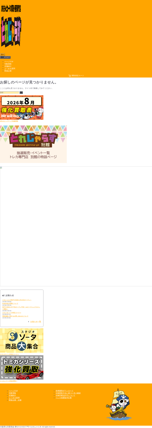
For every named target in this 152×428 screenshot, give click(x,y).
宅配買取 (8, 64)
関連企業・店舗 (15, 400)
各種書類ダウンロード (64, 391)
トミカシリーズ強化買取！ (8, 381)
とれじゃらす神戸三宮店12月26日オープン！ (16, 300)
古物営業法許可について (65, 395)
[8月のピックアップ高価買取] (21, 107)
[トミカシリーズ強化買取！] (21, 367)
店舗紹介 (8, 66)
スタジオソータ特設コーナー (11, 312)
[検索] (21, 92)
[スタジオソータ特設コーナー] (21, 340)
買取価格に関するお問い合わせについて (15, 316)
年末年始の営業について (10, 303)
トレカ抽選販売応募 (64, 398)
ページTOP (8, 62)
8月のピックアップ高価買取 (9, 121)
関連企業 (8, 71)
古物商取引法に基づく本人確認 (68, 393)
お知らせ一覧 (35, 321)
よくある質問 (9, 69)
